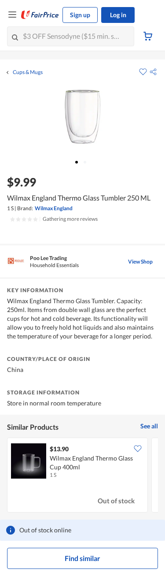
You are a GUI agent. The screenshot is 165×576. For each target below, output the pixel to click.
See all (149, 426)
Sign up (80, 15)
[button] (153, 72)
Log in (118, 15)
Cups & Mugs (28, 72)
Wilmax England (54, 208)
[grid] (82, 476)
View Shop (140, 261)
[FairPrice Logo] (40, 15)
